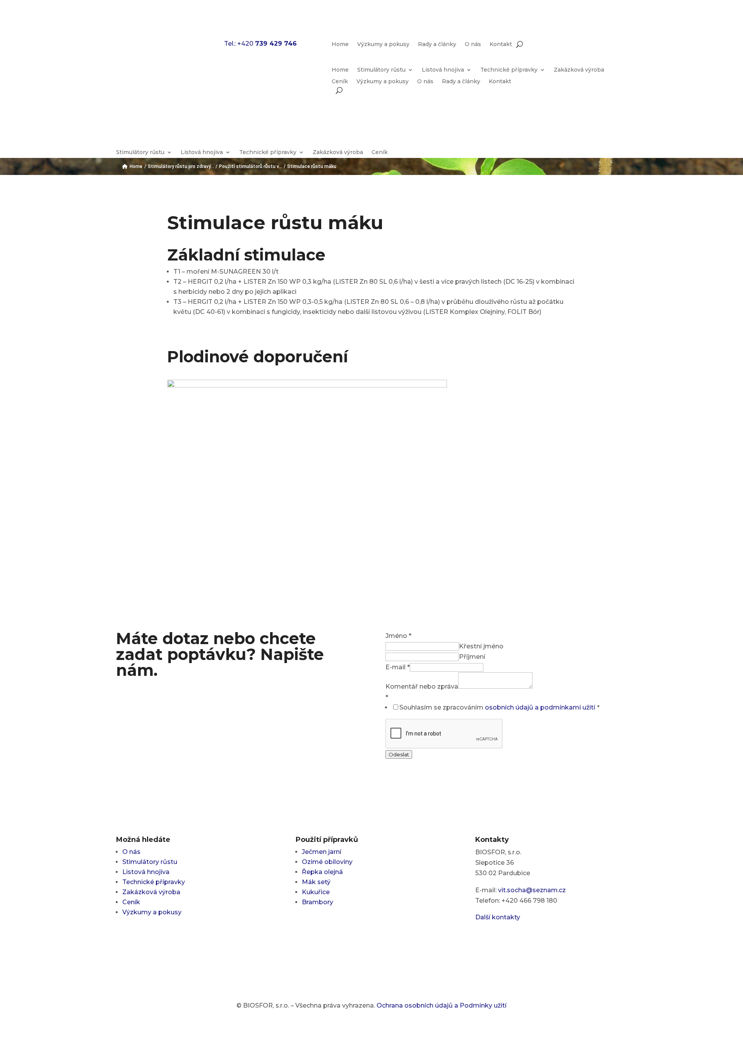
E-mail (397, 667)
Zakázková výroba (579, 70)
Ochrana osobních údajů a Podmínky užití (442, 1005)
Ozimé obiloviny (327, 862)
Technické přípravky (509, 70)
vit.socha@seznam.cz (532, 890)
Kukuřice (316, 892)
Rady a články (437, 44)
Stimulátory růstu (381, 70)
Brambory (317, 902)
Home (340, 44)
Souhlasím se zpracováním (499, 707)
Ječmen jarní (321, 851)
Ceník (340, 82)
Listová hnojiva (443, 70)
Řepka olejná (322, 872)
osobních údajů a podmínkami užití (540, 707)
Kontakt (501, 44)
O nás (473, 44)
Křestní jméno (481, 646)
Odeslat (399, 754)
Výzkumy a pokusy (383, 44)
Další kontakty (497, 917)
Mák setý (316, 882)
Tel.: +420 (260, 43)
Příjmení (472, 656)
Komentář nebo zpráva (421, 686)
